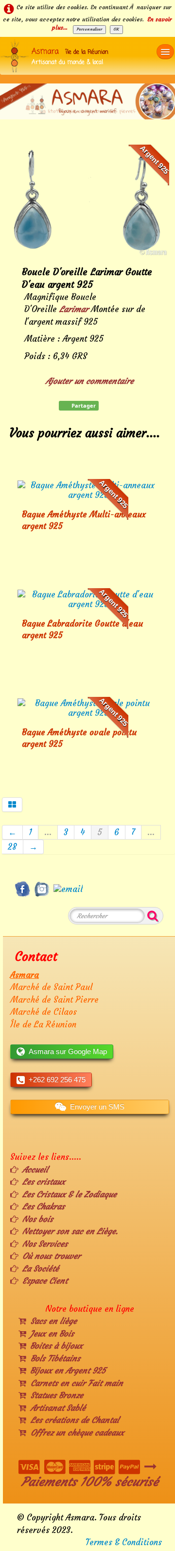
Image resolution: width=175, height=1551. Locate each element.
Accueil (35, 1169)
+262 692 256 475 (57, 1079)
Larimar (73, 309)
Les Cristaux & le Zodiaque (69, 1194)
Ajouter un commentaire (90, 381)
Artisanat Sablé (58, 1407)
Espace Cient (45, 1280)
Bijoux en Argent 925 (67, 1370)
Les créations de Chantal (75, 1420)
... (48, 832)
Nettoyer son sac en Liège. (70, 1231)
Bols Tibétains (55, 1358)
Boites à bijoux (56, 1345)
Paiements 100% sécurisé (89, 1481)
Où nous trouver (51, 1256)
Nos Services (45, 1243)
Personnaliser (89, 29)
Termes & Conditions (124, 1542)
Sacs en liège (54, 1321)
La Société (40, 1268)
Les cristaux (43, 1181)
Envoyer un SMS (97, 1107)
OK (116, 29)
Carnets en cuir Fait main (77, 1383)
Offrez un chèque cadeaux (77, 1432)
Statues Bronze (57, 1395)
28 (12, 847)
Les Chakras (43, 1206)
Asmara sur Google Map (68, 1051)
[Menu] (165, 51)
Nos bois (37, 1219)
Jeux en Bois (52, 1333)
